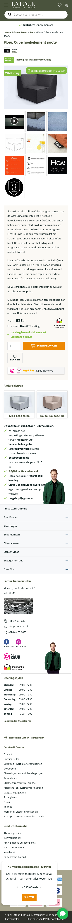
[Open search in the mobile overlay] (36, 14)
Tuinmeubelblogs (12, 838)
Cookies (8, 802)
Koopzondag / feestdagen (17, 721)
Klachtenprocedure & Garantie (20, 783)
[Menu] (6, 5)
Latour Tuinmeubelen (15, 32)
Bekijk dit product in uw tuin (48, 70)
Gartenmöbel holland (15, 857)
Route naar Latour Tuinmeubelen (26, 737)
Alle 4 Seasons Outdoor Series (20, 842)
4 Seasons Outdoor (14, 847)
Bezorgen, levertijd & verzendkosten (23, 763)
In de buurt (9, 852)
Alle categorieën (12, 833)
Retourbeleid (10, 778)
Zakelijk (8, 807)
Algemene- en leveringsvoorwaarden (23, 787)
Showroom (10, 768)
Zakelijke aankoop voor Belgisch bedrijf (24, 816)
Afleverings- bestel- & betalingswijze (23, 773)
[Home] (23, 5)
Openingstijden (11, 759)
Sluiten (29, 897)
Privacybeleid (10, 797)
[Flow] (7, 51)
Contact (8, 754)
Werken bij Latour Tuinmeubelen (21, 811)
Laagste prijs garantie (15, 792)
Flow (32, 32)
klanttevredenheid (23, 471)
